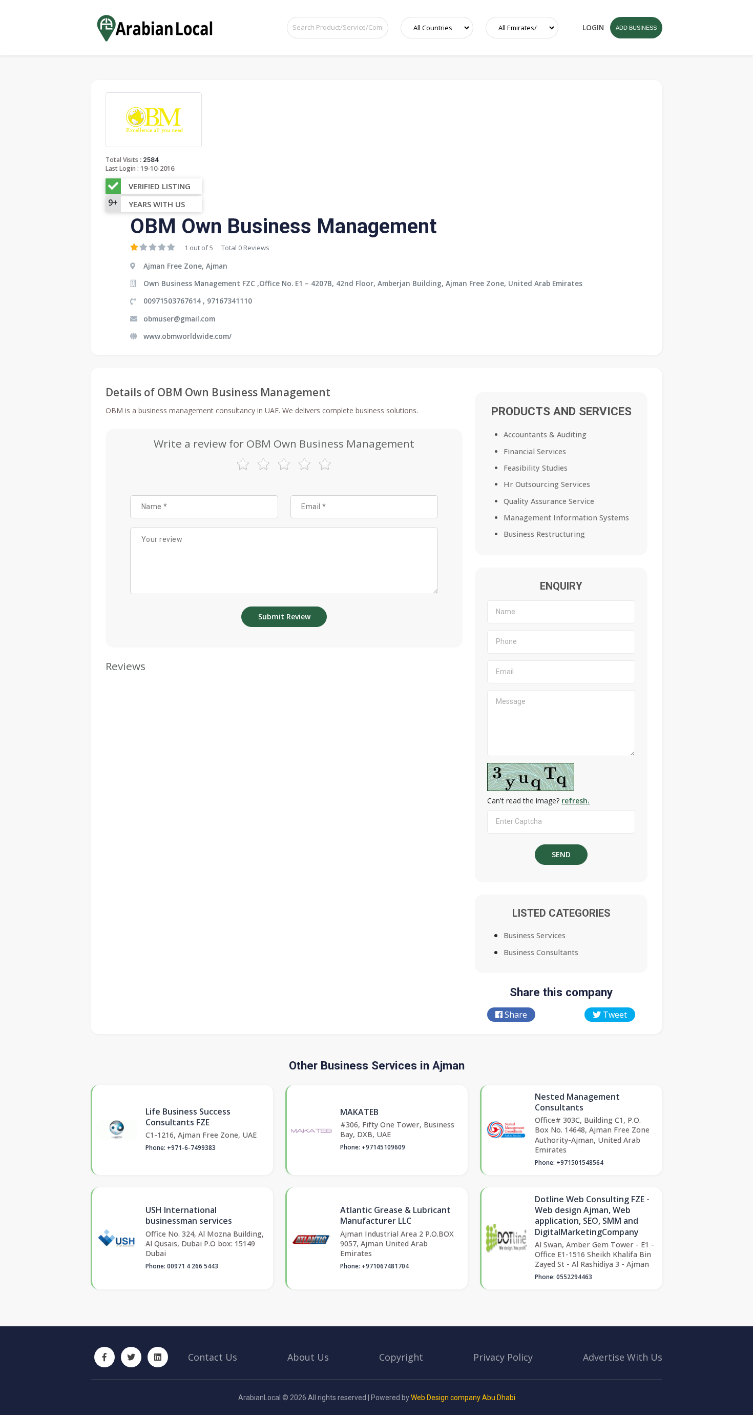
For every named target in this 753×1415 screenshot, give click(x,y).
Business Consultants (541, 952)
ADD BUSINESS (636, 28)
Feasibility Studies (536, 468)
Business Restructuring (544, 534)
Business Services (535, 935)
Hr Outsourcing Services (547, 484)
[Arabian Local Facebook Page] (104, 1357)
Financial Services (535, 451)
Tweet (614, 1014)
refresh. (575, 800)
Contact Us (212, 1357)
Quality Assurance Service (549, 501)
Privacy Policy (503, 1357)
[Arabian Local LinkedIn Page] (158, 1357)
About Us (308, 1357)
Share (515, 1014)
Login (593, 27)
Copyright (401, 1357)
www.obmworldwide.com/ (187, 336)
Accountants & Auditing (545, 434)
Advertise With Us (622, 1357)
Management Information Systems (566, 517)
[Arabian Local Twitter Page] (131, 1357)
